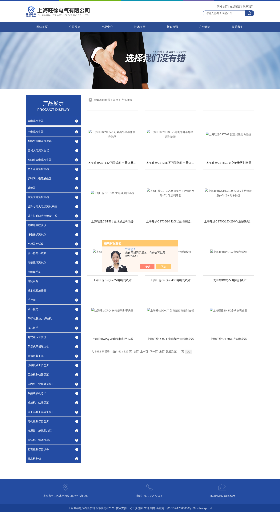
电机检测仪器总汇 (38, 421)
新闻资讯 (172, 26)
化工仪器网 (136, 508)
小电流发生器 (36, 131)
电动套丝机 (34, 271)
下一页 (154, 351)
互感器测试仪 (36, 243)
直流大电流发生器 (38, 197)
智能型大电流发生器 (40, 141)
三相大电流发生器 (38, 150)
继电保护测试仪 (37, 234)
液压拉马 (33, 309)
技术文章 (140, 26)
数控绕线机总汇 (37, 393)
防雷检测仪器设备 (38, 449)
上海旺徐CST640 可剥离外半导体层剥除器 (115, 162)
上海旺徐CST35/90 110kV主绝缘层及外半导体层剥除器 (181, 221)
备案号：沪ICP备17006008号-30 (176, 508)
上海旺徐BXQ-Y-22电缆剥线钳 (112, 280)
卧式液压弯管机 (37, 337)
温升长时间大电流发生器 (42, 215)
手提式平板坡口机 (38, 346)
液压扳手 (33, 327)
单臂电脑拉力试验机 (40, 318)
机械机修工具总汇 (38, 365)
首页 (115, 99)
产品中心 (107, 26)
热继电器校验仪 (37, 225)
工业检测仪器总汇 (38, 374)
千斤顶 (32, 299)
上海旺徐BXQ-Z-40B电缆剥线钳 (170, 280)
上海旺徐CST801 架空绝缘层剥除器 (228, 162)
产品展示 (126, 99)
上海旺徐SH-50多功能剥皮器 (228, 338)
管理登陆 (149, 508)
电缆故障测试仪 (37, 262)
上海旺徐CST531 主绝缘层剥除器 (112, 221)
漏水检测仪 (34, 458)
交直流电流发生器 (38, 169)
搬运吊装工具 (36, 355)
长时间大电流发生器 (40, 178)
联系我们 (248, 6)
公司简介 (74, 26)
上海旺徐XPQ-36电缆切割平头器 (112, 338)
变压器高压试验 (37, 253)
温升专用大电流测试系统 (42, 206)
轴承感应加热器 (37, 290)
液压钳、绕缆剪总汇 (40, 430)
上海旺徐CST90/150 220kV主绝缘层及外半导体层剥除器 (239, 221)
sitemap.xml (204, 508)
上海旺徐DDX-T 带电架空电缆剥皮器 (170, 338)
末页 (162, 351)
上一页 (144, 351)
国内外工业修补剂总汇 (41, 383)
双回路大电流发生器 (40, 159)
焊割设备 (33, 281)
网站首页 (222, 6)
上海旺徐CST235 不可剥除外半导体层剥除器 (174, 162)
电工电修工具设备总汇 (41, 411)
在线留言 (235, 6)
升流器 (32, 187)
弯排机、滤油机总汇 (40, 439)
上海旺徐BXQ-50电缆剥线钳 (228, 280)
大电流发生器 (36, 120)
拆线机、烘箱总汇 (38, 402)
